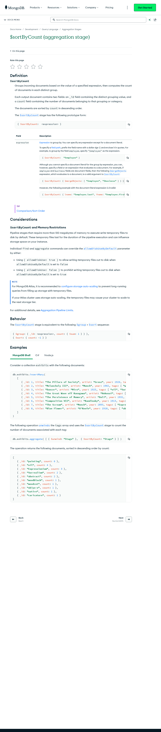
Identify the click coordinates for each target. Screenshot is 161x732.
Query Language (50, 29)
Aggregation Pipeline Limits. (57, 310)
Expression (44, 142)
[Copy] (129, 124)
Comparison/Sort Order (31, 210)
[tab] (21, 355)
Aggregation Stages (71, 29)
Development (31, 29)
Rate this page (17, 60)
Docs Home (15, 29)
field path (56, 147)
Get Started (145, 7)
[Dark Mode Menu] (155, 20)
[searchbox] (98, 20)
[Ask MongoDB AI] (149, 20)
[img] (12, 66)
